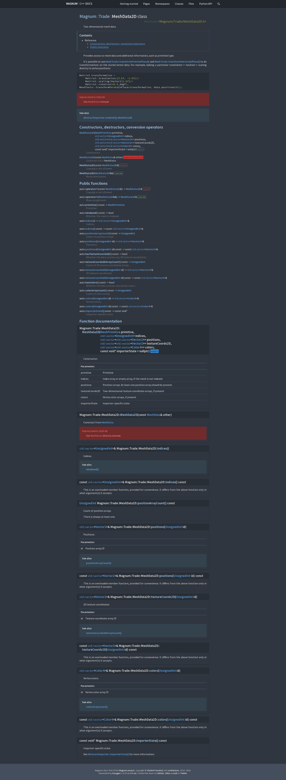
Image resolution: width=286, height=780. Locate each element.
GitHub (160, 773)
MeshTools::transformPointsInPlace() (127, 61)
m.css (133, 773)
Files (191, 3)
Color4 (126, 146)
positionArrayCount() (98, 563)
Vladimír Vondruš (155, 770)
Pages (146, 3)
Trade (104, 16)
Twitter (183, 773)
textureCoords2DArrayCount (102, 261)
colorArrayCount (95, 290)
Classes (179, 3)
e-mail (174, 773)
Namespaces (162, 3)
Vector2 (126, 139)
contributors (173, 770)
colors (89, 298)
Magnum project (126, 770)
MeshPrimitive (103, 132)
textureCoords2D (95, 269)
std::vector (101, 136)
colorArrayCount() (97, 706)
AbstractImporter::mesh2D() (100, 117)
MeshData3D (125, 117)
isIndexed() (92, 469)
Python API (205, 3)
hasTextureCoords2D (97, 254)
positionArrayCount (97, 233)
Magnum (71, 3)
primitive (90, 204)
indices (89, 220)
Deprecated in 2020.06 (92, 97)
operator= (91, 189)
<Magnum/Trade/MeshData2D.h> (182, 21)
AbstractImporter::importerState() (108, 754)
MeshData (94, 101)
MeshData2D (86, 132)
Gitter (167, 773)
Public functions (99, 47)
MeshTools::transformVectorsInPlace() (177, 61)
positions (90, 241)
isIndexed (90, 212)
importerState (93, 311)
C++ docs (86, 3)
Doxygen (116, 773)
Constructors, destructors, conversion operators (117, 43)
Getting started (129, 3)
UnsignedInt (115, 136)
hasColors (91, 282)
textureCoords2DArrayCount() (103, 633)
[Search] (218, 4)
